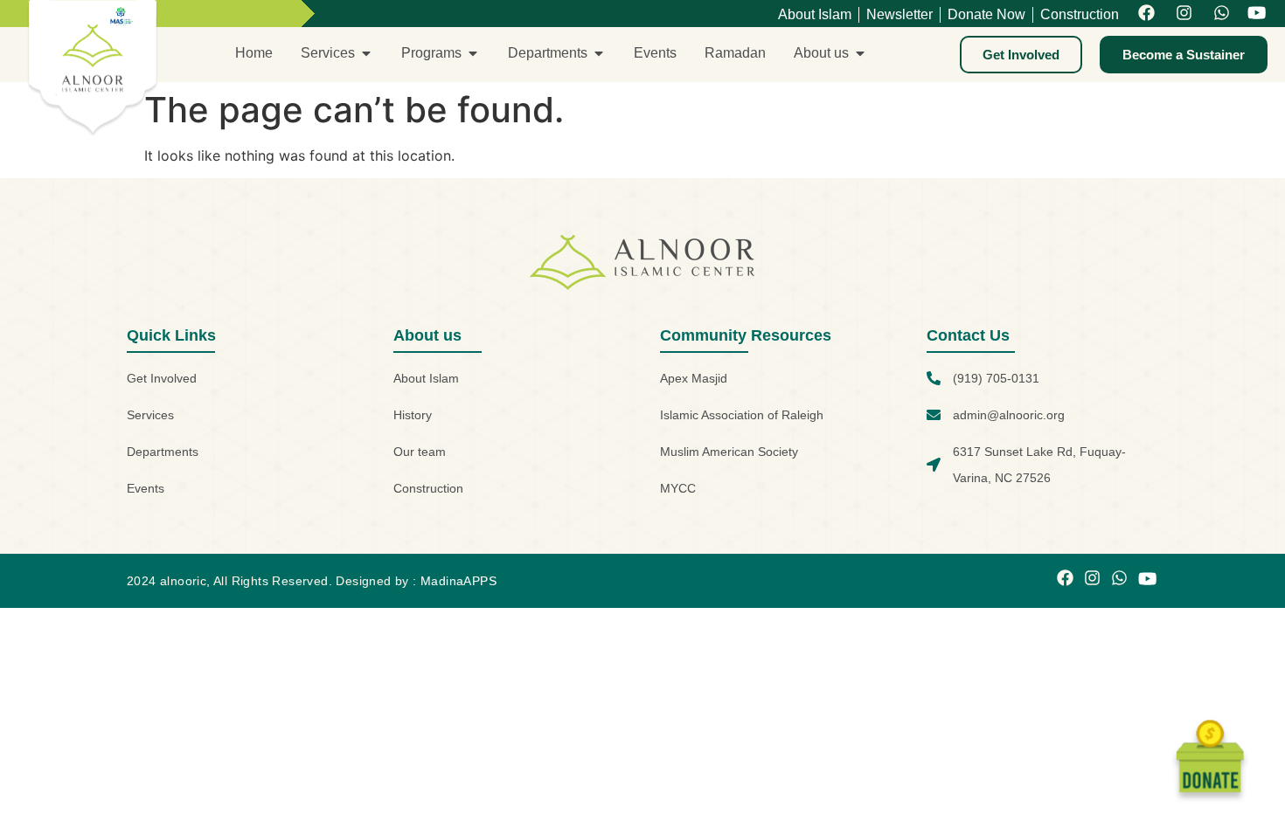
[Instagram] (1184, 13)
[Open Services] (366, 53)
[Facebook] (1146, 13)
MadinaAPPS (458, 581)
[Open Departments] (599, 53)
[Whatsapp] (1222, 13)
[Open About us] (860, 53)
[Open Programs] (473, 53)
